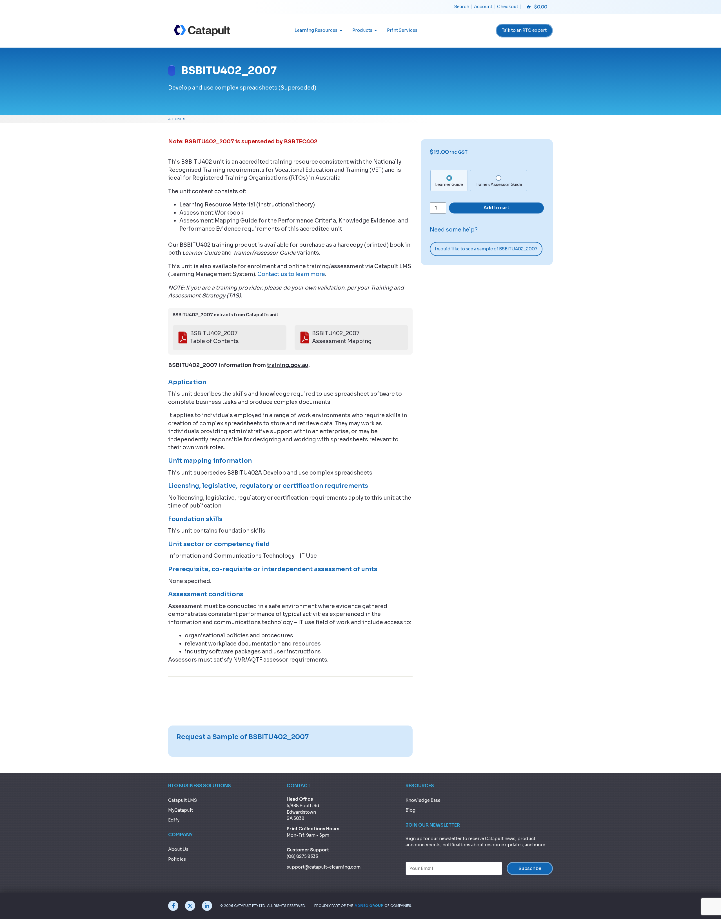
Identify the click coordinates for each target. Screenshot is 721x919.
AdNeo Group (369, 906)
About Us (178, 849)
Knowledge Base (423, 800)
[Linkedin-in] (207, 906)
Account (483, 6)
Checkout (507, 6)
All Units (176, 119)
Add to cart (496, 207)
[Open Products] (376, 30)
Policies (177, 859)
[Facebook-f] (173, 906)
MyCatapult (180, 810)
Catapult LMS (182, 800)
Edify (173, 820)
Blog (410, 810)
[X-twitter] (190, 906)
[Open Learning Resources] (341, 30)
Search (461, 6)
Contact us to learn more (291, 274)
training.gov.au (287, 365)
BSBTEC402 (300, 141)
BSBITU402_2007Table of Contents (214, 337)
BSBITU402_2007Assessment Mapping (342, 337)
